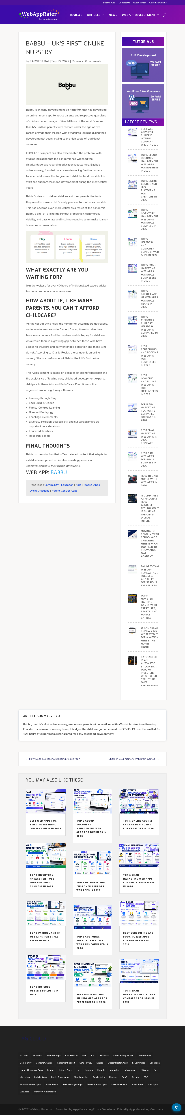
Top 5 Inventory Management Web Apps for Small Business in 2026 (149, 220)
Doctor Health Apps (118, 1062)
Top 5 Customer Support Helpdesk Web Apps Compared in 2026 (149, 327)
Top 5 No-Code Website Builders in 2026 (44, 990)
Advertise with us (158, 3)
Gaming (89, 1070)
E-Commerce (138, 1062)
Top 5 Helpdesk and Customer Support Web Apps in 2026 (150, 247)
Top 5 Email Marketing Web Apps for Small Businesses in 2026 (148, 273)
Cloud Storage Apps (123, 1055)
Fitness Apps (65, 1070)
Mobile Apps (91, 485)
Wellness (24, 1091)
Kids (78, 485)
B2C (93, 1055)
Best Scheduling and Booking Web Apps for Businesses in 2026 (149, 356)
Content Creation (44, 1062)
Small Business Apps (30, 1084)
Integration (130, 1070)
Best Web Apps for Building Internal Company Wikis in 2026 (149, 137)
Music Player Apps (60, 1077)
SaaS (124, 1077)
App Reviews (71, 1055)
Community (51, 485)
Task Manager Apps (73, 1084)
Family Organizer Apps (31, 1070)
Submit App (109, 3)
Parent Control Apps (65, 491)
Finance (51, 1070)
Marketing (25, 1077)
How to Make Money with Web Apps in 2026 (149, 481)
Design (100, 1062)
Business (104, 1055)
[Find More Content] (176, 1107)
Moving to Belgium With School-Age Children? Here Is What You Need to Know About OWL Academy (150, 544)
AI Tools (24, 1055)
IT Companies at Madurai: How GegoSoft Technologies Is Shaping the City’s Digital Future (150, 508)
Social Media (52, 1084)
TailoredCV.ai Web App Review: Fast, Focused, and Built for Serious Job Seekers (150, 576)
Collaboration (145, 1055)
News (113, 15)
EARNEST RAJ (39, 61)
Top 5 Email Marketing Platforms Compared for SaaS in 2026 (148, 412)
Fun (78, 1070)
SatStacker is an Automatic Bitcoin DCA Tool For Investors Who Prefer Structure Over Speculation (149, 671)
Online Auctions (39, 491)
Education (67, 485)
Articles (93, 15)
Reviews (76, 15)
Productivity (99, 1077)
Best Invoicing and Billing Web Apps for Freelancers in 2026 (149, 385)
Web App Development (139, 15)
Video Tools (137, 1084)
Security (135, 1077)
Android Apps (53, 1055)
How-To (101, 1070)
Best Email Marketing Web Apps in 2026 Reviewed (149, 437)
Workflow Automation (45, 1091)
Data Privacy (85, 1062)
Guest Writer (139, 3)
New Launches (81, 1077)
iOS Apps (144, 1070)
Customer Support (66, 1062)
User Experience (119, 1084)
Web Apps (153, 1084)
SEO (146, 1077)
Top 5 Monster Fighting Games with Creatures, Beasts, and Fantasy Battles (149, 607)
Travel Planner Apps (97, 1084)
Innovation (115, 1070)
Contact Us (124, 3)
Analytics (37, 1055)
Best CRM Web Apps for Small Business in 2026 (148, 460)
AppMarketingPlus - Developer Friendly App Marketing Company (118, 1109)
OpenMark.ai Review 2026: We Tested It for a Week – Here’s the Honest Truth (149, 638)
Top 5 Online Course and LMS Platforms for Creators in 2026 (149, 191)
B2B (84, 1055)
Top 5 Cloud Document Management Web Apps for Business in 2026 (150, 163)
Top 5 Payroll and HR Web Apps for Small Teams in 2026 (149, 299)
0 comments (93, 61)
